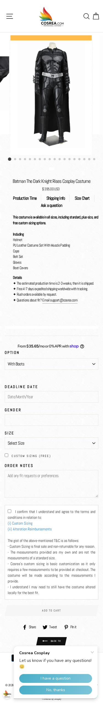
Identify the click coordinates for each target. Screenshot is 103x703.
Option (12, 352)
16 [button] (84, 159)
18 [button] (94, 159)
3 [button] (20, 159)
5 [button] (30, 159)
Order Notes (19, 465)
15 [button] (79, 159)
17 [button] (89, 159)
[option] (51, 94)
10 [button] (55, 159)
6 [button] (35, 159)
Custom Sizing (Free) (31, 456)
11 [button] (60, 159)
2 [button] (15, 159)
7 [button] (40, 159)
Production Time (25, 198)
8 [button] (45, 159)
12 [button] (64, 159)
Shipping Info (55, 198)
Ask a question (51, 205)
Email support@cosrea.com (59, 300)
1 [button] (9, 159)
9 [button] (50, 159)
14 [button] (74, 159)
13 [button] (69, 159)
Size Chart (82, 198)
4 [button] (25, 159)
